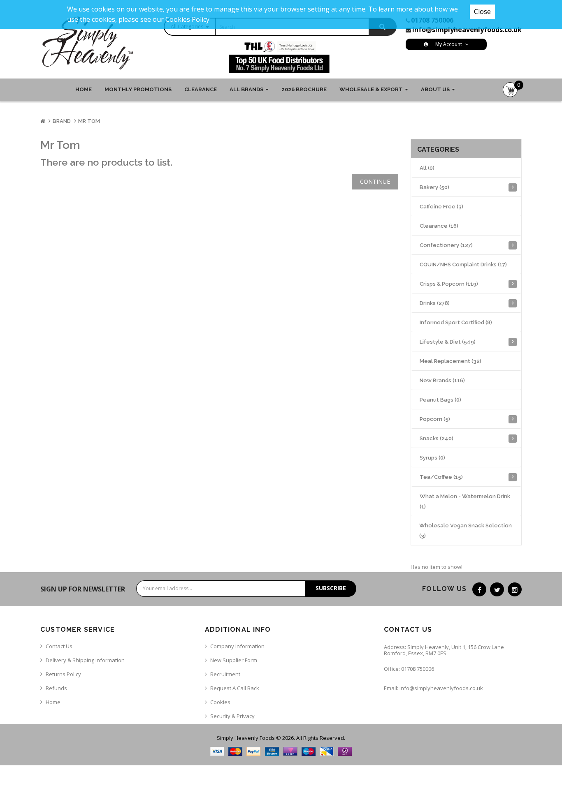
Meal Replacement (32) (450, 361)
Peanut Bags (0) (440, 400)
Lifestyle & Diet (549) (448, 342)
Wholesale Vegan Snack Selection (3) (465, 530)
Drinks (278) (435, 303)
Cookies (220, 702)
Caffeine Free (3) (441, 206)
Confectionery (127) (446, 245)
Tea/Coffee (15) (441, 477)
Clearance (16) (439, 226)
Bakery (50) (434, 187)
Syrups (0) (432, 458)
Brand (62, 121)
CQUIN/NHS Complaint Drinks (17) (463, 264)
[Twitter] (497, 589)
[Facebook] (479, 589)
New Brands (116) (442, 380)
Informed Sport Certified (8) (456, 322)
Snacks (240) (436, 438)
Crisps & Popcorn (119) (449, 284)
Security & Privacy (232, 716)
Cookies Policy (187, 19)
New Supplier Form (233, 660)
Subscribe (331, 588)
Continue (375, 181)
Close (482, 11)
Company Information (237, 646)
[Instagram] (515, 589)
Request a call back (234, 688)
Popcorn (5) (435, 419)
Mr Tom (89, 121)
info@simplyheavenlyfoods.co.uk (467, 29)
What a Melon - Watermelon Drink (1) (465, 501)
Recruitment (225, 674)
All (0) (427, 168)
